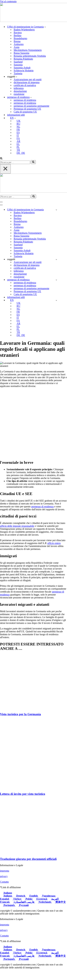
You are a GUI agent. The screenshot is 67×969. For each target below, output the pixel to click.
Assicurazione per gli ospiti (27, 79)
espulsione (19, 94)
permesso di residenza (25, 100)
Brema (17, 41)
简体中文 (60, 902)
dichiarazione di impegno (27, 82)
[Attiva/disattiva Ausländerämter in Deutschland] (56, 209)
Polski (29, 898)
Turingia (18, 73)
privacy (4, 876)
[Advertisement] (33, 423)
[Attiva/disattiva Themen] (56, 259)
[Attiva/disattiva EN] (56, 300)
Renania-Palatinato (23, 58)
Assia (16, 47)
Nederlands (45, 902)
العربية (55, 898)
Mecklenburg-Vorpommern (28, 50)
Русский (23, 905)
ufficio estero (54, 543)
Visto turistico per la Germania (20, 714)
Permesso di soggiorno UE (27, 108)
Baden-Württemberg (24, 29)
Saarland (18, 61)
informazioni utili (16, 114)
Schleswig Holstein (24, 70)
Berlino (17, 35)
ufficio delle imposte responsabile (17, 526)
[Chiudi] (5, 169)
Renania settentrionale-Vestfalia (30, 56)
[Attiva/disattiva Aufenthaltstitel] (56, 279)
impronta (4, 870)
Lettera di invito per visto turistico (22, 794)
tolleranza (19, 88)
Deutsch (21, 895)
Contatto (4, 881)
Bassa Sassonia (21, 53)
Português (9, 905)
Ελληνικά (42, 898)
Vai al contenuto (8, 1)
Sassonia (18, 64)
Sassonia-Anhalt (22, 67)
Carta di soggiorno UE (25, 111)
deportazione (20, 91)
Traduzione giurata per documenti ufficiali (28, 859)
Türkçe (17, 898)
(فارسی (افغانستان (24, 902)
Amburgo (19, 44)
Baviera (18, 32)
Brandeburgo (20, 38)
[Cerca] (1, 158)
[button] (45, 26)
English (33, 895)
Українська (48, 895)
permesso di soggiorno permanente (31, 105)
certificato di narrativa (25, 85)
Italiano (7, 892)
